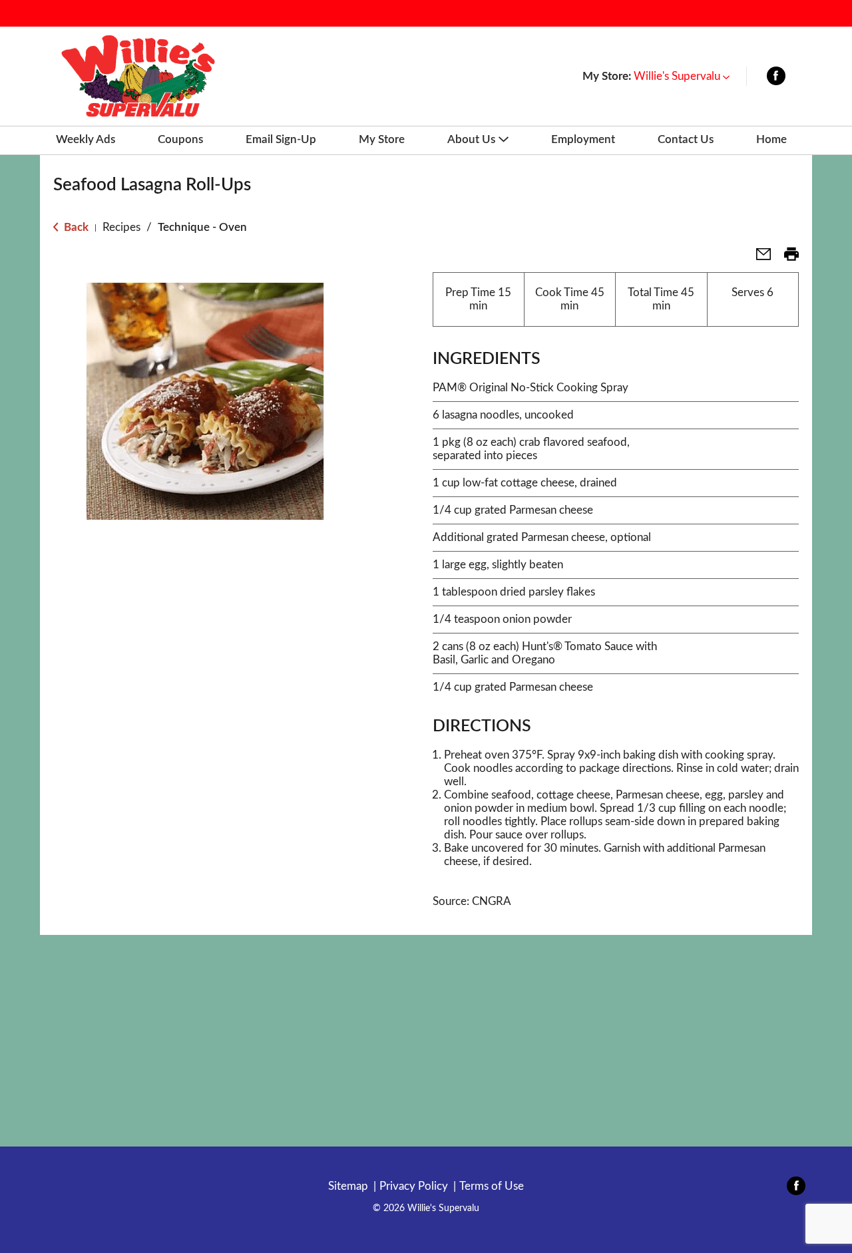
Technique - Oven (202, 227)
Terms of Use (491, 1186)
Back (75, 227)
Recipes (121, 227)
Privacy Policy (413, 1186)
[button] (682, 76)
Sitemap (348, 1186)
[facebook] (776, 79)
